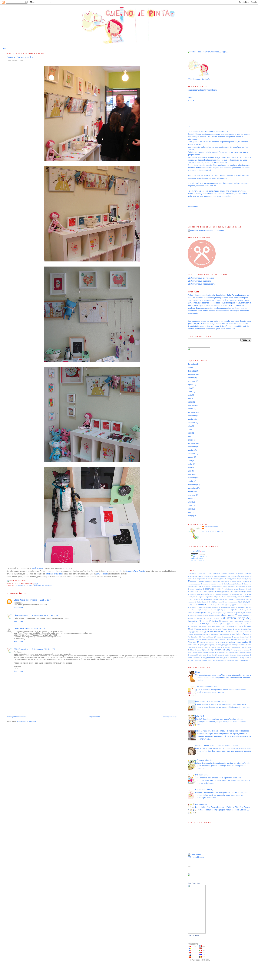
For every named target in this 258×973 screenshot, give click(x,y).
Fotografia (245, 610)
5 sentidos (191, 573)
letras (189, 624)
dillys (200, 604)
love (250, 624)
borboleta (238, 584)
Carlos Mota (19, 628)
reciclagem (209, 645)
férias (195, 610)
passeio (236, 637)
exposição (19, 585)
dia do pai (209, 602)
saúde (249, 647)
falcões (240, 607)
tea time (212, 655)
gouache (200, 615)
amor (223, 576)
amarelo (216, 576)
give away (239, 613)
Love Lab (193, 626)
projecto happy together (238, 642)
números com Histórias (220, 634)
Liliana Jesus (19, 600)
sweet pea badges (237, 652)
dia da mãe (200, 602)
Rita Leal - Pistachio (54, 574)
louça (244, 624)
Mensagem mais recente (17, 717)
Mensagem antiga (170, 717)
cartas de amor (215, 592)
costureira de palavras (210, 599)
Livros (225, 624)
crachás (224, 599)
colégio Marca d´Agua (211, 597)
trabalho (210, 657)
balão (201, 581)
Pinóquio (210, 639)
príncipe (223, 642)
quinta (202, 645)
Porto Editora (231, 639)
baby (249, 579)
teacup (220, 655)
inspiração (239, 621)
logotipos (232, 624)
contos (239, 597)
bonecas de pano (194, 584)
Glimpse (192, 615)
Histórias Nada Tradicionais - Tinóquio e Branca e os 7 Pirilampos (222, 731)
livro (203, 624)
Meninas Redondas (235, 632)
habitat (217, 615)
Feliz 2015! (199, 716)
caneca (192, 592)
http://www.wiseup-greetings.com (201, 278)
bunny (231, 586)
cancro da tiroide (246, 589)
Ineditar (205, 621)
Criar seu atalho (193, 935)
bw (237, 586)
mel (195, 632)
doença (229, 605)
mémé (202, 632)
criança (231, 599)
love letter (202, 626)
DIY (209, 605)
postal (247, 639)
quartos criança (192, 645)
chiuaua (217, 594)
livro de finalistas (214, 624)
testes (234, 655)
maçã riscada (47, 585)
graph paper (209, 615)
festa (201, 610)
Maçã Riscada (37, 568)
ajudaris (200, 576)
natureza (199, 634)
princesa (202, 642)
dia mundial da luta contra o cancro (226, 602)
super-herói (197, 652)
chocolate (225, 594)
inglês (231, 621)
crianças (240, 599)
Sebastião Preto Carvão (135, 571)
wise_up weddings (218, 660)
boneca (246, 581)
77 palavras (200, 573)
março (190, 402)
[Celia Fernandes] (197, 933)
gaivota (190, 613)
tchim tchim (202, 655)
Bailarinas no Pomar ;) (204, 789)
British (224, 586)
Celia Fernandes (194, 883)
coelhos (248, 594)
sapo (243, 647)
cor (191, 599)
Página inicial (94, 717)
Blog (5, 48)
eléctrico (248, 605)
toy (204, 657)
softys (190, 652)
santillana (236, 647)
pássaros (227, 637)
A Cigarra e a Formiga (213, 573)
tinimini (190, 657)
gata (196, 613)
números (207, 634)
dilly (241, 602)
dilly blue (248, 602)
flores (228, 610)
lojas (239, 624)
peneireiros (191, 639)
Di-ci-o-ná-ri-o (201, 804)
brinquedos (216, 586)
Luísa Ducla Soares (214, 626)
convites (248, 597)
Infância (224, 621)
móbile (247, 632)
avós (228, 579)
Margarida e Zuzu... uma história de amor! (212, 701)
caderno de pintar (196, 589)
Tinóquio (197, 657)
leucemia (196, 624)
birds (233, 581)
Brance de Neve (205, 586)
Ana (229, 576)
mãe (192, 629)
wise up (198, 660)
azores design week (238, 579)
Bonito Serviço (228, 584)
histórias (246, 615)
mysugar (191, 634)
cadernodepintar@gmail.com (205, 90)
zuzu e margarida (242, 660)
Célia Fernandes (21, 615)
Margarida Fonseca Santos (223, 629)
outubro (191, 378)
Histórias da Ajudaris (195, 618)
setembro (191, 381)
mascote (237, 629)
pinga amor (201, 639)
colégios (223, 597)
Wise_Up (207, 660)
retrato (243, 645)
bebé (214, 581)
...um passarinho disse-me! (206, 687)
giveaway (248, 613)
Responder (18, 608)
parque (219, 637)
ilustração (192, 621)
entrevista (193, 607)
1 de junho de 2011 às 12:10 (43, 649)
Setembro (207, 650)
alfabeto (208, 576)
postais (240, 639)
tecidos (227, 655)
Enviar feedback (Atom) (26, 721)
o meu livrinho (236, 634)
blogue (239, 581)
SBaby (192, 650)
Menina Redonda (214, 631)
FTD (189, 857)
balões (207, 581)
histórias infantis (213, 618)
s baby (228, 647)
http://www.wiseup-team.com (199, 281)
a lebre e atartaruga (229, 573)
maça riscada (232, 626)
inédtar (215, 621)
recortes (218, 645)
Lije (120, 571)
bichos (227, 581)
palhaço (196, 637)
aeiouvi (192, 576)
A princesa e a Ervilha (244, 573)
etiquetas (215, 607)
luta (224, 626)
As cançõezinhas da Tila (202, 579)
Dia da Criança (201, 775)
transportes (219, 657)
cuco (247, 599)
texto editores (244, 655)
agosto (190, 385)
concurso (232, 597)
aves (222, 579)
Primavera (192, 642)
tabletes (249, 652)
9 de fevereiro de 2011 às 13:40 (39, 600)
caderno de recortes (213, 589)
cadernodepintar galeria (203, 558)
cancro (236, 589)
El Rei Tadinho (239, 605)
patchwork (245, 637)
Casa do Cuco (228, 592)
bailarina (193, 581)
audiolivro (216, 579)
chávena (200, 594)
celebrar (249, 592)
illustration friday (234, 618)
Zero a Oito (230, 660)
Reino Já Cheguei (232, 645)
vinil (248, 657)
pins (216, 639)
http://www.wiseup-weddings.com (201, 284)
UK (226, 657)
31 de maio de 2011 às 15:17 (37, 628)
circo (241, 594)
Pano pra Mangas (208, 637)
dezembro (192, 364)
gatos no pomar (35, 585)
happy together (228, 615)
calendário (228, 589)
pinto (222, 639)
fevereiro (191, 405)
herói (239, 615)
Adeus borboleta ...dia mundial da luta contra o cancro (217, 745)
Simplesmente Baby (222, 650)
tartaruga (193, 655)
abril (189, 398)
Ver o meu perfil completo (212, 531)
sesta (199, 650)
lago (248, 621)
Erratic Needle (102, 574)
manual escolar (201, 629)
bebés (220, 581)
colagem (192, 597)
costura (197, 599)
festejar (221, 610)
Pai (189, 637)
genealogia (230, 613)
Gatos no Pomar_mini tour (20, 57)
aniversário (237, 576)
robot (199, 647)
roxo (219, 647)
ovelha (247, 634)
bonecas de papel (208, 584)
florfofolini (236, 610)
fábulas (233, 607)
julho (190, 388)
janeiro (190, 367)
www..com (199, 551)
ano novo (246, 576)
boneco (219, 584)
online (189, 867)
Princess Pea (213, 642)
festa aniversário (211, 610)
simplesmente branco (241, 650)
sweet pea (224, 652)
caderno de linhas (245, 586)
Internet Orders (198, 857)
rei (224, 645)
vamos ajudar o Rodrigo (237, 657)
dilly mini (192, 605)
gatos (26, 585)
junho (190, 392)
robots (206, 647)
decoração (191, 602)
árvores (190, 579)
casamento (240, 592)
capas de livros (202, 592)
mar (211, 629)
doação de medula (219, 605)
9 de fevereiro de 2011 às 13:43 (45, 615)
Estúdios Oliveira (204, 607)
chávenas (208, 594)
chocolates (234, 594)
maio (190, 395)
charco (192, 594)
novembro (192, 374)
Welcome (191, 660)
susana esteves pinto (211, 652)
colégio (200, 597)
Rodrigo (212, 647)
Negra (197, 672)
